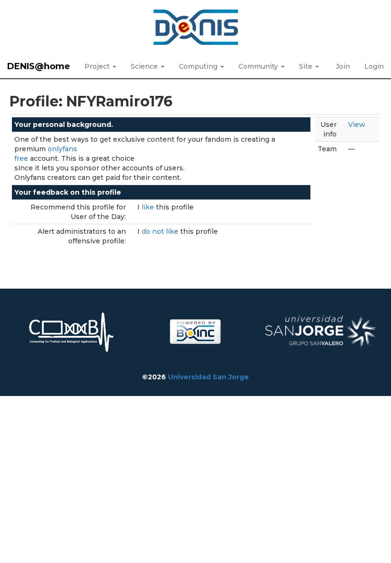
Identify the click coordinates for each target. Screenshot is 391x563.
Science (145, 66)
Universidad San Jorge (208, 377)
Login (374, 66)
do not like (161, 231)
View (356, 124)
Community (259, 66)
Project (98, 66)
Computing (199, 66)
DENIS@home (38, 66)
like (149, 207)
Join (343, 66)
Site (306, 66)
